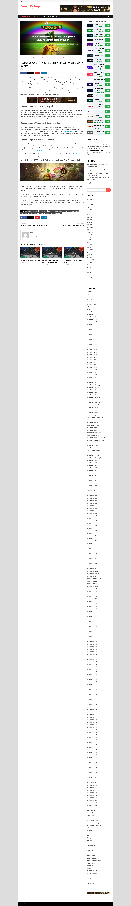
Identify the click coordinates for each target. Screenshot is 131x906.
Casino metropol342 (92, 480)
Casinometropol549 (92, 672)
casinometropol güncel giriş (94, 578)
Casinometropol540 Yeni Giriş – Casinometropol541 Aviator (50, 261)
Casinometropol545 (92, 667)
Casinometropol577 (92, 717)
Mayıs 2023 (89, 234)
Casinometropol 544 (92, 536)
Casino (32, 150)
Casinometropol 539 (92, 523)
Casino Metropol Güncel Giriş (94, 412)
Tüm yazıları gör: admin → (36, 236)
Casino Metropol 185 (92, 319)
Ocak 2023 (89, 245)
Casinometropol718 (92, 792)
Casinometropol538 (92, 649)
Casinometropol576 (92, 714)
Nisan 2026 (89, 209)
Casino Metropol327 (92, 460)
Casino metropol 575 (92, 332)
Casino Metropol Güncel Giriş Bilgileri (30, 260)
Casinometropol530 (92, 629)
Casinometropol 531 (92, 503)
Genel (88, 833)
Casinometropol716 (92, 787)
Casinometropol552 (92, 679)
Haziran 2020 (90, 275)
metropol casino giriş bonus (94, 860)
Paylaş (24, 73)
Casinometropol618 (92, 752)
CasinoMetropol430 (92, 599)
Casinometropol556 (92, 682)
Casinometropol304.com (93, 588)
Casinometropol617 (92, 750)
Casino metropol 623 (92, 372)
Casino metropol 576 (92, 334)
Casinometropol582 (92, 729)
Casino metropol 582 (92, 347)
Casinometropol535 (92, 641)
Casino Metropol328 (92, 463)
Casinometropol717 (92, 790)
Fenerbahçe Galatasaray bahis (94, 823)
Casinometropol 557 (92, 556)
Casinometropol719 (92, 795)
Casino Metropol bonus (92, 395)
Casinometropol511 (92, 611)
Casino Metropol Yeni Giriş (93, 455)
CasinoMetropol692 (92, 780)
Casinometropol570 (92, 699)
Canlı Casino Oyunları (25, 58)
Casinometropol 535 (92, 513)
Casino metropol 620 (92, 367)
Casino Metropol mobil (92, 430)
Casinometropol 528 (92, 495)
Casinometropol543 (92, 661)
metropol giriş (38, 150)
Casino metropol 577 (92, 337)
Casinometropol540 (92, 654)
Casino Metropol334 (92, 473)
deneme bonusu (91, 808)
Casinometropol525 (92, 616)
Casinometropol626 (92, 772)
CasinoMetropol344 (45, 213)
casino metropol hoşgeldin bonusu (95, 417)
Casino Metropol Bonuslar (93, 397)
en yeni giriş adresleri (92, 818)
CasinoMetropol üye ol (92, 586)
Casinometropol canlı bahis (93, 573)
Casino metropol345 (56, 58)
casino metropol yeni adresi (94, 453)
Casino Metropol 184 (92, 317)
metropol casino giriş (92, 858)
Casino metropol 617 (92, 359)
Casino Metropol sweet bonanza (95, 448)
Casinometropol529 (92, 626)
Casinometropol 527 (92, 493)
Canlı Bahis (89, 299)
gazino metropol (91, 830)
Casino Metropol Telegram (26, 904)
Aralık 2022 (89, 247)
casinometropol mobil (92, 581)
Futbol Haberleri (91, 828)
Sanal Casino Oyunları (56, 213)
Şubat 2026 (89, 214)
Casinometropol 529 (92, 498)
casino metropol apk (92, 380)
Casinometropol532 (92, 634)
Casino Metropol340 (92, 475)
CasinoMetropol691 (92, 777)
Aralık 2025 (89, 217)
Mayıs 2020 (89, 277)
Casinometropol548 (92, 669)
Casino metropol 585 (92, 352)
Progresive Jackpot (92, 870)
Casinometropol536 (92, 644)
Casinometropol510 (92, 609)
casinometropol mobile (92, 583)
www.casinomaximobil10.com (95, 150)
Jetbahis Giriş (90, 850)
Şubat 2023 (89, 242)
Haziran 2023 (90, 232)
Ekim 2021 (89, 265)
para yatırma (90, 868)
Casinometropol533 (92, 636)
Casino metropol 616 (92, 357)
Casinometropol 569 (92, 563)
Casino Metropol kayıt (92, 422)
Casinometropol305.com (93, 591)
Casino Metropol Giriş (27, 16)
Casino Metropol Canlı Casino (94, 402)
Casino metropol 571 (92, 322)
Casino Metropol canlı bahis (94, 400)
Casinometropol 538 (92, 521)
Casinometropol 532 (92, 505)
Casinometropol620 (92, 757)
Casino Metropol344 (45, 58)
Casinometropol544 (92, 664)
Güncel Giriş (90, 840)
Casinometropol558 (92, 687)
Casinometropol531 (92, 631)
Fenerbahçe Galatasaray (93, 820)
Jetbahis (75, 154)
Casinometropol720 (92, 797)
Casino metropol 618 (92, 362)
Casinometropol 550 (92, 546)
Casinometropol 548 (92, 541)
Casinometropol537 (92, 646)
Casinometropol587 (92, 742)
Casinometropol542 (92, 659)
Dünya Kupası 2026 (91, 810)
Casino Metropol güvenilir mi (94, 415)
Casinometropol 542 (92, 531)
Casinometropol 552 (92, 551)
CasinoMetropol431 (92, 601)
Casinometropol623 (92, 765)
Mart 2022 (89, 262)
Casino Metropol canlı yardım (94, 407)
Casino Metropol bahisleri (93, 387)
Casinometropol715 (92, 785)
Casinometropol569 (92, 697)
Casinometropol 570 (92, 566)
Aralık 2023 (89, 224)
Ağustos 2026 (90, 199)
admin (25, 69)
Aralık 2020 (89, 272)
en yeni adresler (91, 815)
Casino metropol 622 (92, 369)
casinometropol (66, 58)
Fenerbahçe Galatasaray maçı (94, 825)
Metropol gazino (91, 863)
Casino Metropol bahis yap (93, 385)
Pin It (38, 73)
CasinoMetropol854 (92, 802)
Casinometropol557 (92, 684)
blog (88, 294)
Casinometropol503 (92, 606)
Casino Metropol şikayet (93, 445)
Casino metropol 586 (92, 354)
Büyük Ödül (89, 296)
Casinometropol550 (92, 674)
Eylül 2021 (89, 267)
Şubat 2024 (89, 222)
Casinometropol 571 (92, 568)
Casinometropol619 (92, 755)
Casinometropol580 (92, 724)
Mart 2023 (89, 240)
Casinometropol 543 (92, 533)
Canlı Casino (90, 301)
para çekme (90, 865)
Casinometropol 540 (92, 526)
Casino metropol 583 (92, 349)
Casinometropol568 (92, 694)
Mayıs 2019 (89, 282)
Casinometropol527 (92, 621)
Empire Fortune (91, 813)
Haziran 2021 (90, 270)
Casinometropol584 (92, 734)
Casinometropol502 (92, 604)
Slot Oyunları (90, 878)
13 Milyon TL (90, 291)
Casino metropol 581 (92, 344)
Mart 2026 (89, 212)
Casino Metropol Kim (92, 427)
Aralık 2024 (89, 219)
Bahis (38, 16)
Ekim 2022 (89, 252)
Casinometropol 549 (92, 543)
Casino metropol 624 (92, 375)
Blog (43, 16)
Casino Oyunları (90, 488)
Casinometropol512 (92, 614)
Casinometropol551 (92, 677)
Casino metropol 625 (92, 377)
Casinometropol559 (92, 689)
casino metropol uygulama (93, 450)
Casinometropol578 (92, 719)
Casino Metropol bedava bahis (94, 390)
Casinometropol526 (92, 619)
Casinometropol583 (92, 732)
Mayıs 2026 (89, 207)
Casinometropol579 (92, 722)
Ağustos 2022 (90, 257)
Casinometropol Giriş (92, 576)
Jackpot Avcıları (91, 845)
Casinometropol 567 (92, 558)
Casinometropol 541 (92, 528)
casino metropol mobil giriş (94, 432)
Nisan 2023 (89, 237)
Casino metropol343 (53, 211)
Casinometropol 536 (92, 515)
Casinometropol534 (92, 639)
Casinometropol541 (92, 656)
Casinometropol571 (92, 702)
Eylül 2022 (89, 255)
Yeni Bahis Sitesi (91, 883)
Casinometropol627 (92, 775)
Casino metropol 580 (92, 342)
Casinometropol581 (92, 727)
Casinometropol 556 (92, 553)
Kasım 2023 (90, 227)
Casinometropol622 (92, 762)
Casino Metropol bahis (92, 382)
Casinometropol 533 (92, 508)
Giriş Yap (89, 838)
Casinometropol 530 (92, 500)
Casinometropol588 (92, 745)
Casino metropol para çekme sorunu (96, 440)
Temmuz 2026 (90, 202)
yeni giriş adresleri (91, 886)
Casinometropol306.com (93, 594)
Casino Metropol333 (92, 470)
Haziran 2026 (90, 204)
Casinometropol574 (92, 709)
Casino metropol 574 (92, 329)
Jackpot (89, 843)
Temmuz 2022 (90, 260)
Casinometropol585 (92, 737)
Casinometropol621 (92, 760)
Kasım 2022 (90, 250)
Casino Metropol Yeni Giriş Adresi (95, 458)
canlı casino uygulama (92, 307)
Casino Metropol (31, 6)
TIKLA (107, 25)
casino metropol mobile (93, 435)
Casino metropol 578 (92, 339)
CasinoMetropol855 (92, 805)
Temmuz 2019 (90, 280)
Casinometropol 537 (92, 518)
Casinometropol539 (92, 651)
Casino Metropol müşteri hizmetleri (96, 437)
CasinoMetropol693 (92, 782)
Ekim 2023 (89, 229)
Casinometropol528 (92, 624)
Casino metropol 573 (92, 327)
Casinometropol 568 (92, 561)
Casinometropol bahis (92, 571)
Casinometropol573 (92, 707)
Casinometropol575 (92, 712)
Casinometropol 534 (92, 510)
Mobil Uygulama (52, 16)
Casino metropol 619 (92, 364)
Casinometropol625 (92, 770)
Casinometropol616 (92, 747)
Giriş (88, 835)
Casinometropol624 (92, 767)
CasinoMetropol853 (92, 800)
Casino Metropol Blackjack (93, 392)
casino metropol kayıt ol (93, 425)
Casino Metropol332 (92, 468)
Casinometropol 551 (92, 548)
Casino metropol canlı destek (94, 405)
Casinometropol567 (92, 692)
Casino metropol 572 (92, 324)
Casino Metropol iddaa (92, 420)
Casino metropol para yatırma (94, 442)
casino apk (89, 312)
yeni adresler (90, 881)
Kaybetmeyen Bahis (92, 853)
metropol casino (91, 855)
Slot (88, 875)
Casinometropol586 (92, 740)
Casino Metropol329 (92, 465)
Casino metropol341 (92, 478)
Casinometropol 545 (92, 538)
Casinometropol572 (92, 704)
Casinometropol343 (75, 58)
